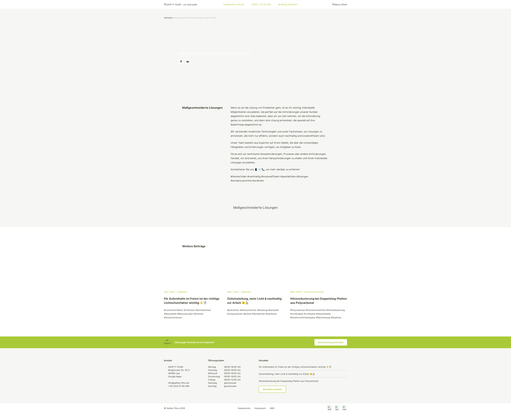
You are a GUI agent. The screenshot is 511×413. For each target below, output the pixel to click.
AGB (272, 408)
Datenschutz (244, 408)
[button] (181, 61)
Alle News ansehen (272, 389)
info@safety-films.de (178, 383)
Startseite (168, 18)
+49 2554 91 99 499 (178, 386)
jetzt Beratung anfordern (330, 342)
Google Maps (175, 376)
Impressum (260, 408)
